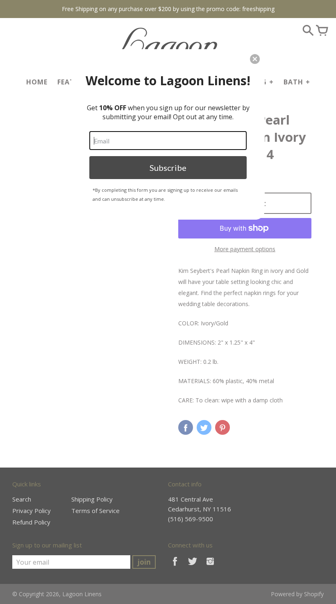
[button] (255, 59)
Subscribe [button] (168, 168)
